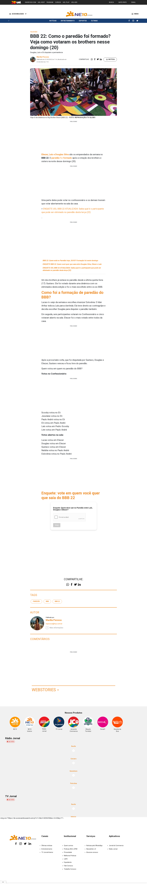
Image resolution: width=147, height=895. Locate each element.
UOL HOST (41, 2)
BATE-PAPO (123, 2)
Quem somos (68, 845)
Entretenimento (68, 21)
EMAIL (133, 2)
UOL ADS (74, 2)
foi (61, 158)
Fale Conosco (68, 866)
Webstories (44, 689)
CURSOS (58, 2)
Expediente (68, 862)
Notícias (52, 21)
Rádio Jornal (113, 849)
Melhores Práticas (70, 855)
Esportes (83, 21)
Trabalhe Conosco (70, 869)
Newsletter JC (91, 849)
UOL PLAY (66, 2)
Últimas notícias (46, 845)
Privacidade (68, 852)
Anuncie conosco (92, 852)
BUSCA (111, 2)
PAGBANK (50, 2)
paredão (36, 601)
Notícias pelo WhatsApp (94, 845)
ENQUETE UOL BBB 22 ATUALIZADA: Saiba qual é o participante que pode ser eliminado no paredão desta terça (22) (72, 269)
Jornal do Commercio (116, 845)
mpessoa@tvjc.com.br (54, 624)
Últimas (94, 21)
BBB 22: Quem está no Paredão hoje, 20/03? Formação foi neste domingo (70, 261)
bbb (47, 601)
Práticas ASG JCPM (70, 849)
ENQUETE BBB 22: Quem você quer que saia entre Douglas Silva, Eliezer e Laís (72, 264)
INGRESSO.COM (30, 2)
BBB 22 (57, 601)
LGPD (66, 859)
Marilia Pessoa (43, 57)
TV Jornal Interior (47, 852)
